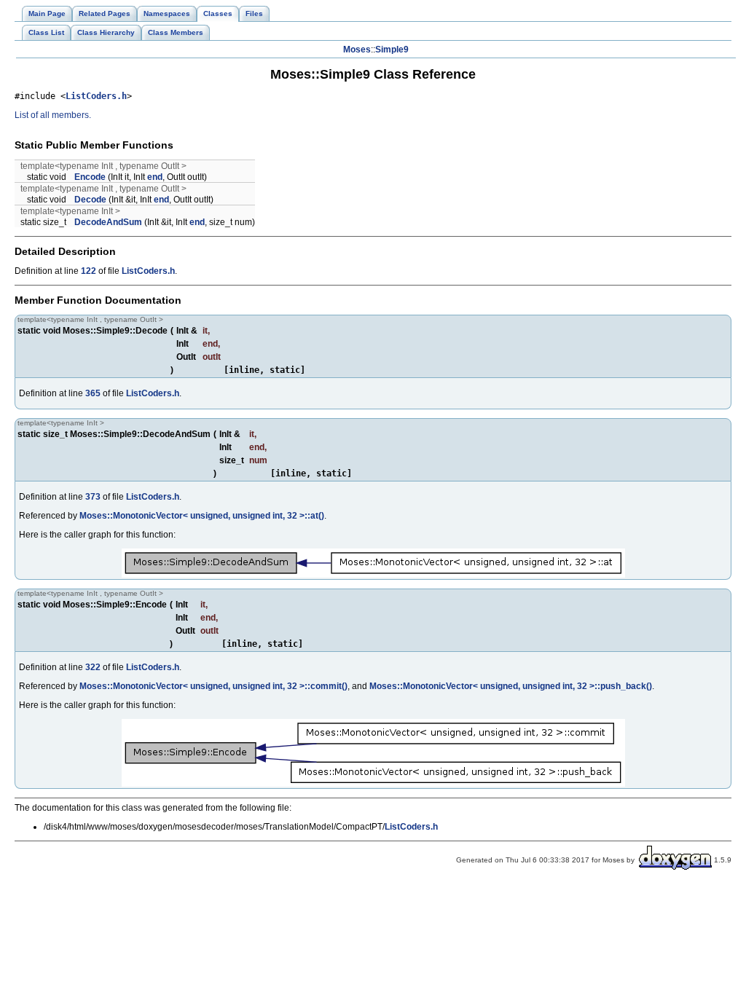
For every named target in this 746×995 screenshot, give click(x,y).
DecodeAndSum (108, 222)
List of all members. (53, 115)
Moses (357, 49)
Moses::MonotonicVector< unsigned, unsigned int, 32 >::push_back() (510, 686)
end (154, 177)
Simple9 (392, 49)
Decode (90, 199)
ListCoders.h (96, 96)
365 (93, 393)
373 (93, 497)
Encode (90, 177)
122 (88, 271)
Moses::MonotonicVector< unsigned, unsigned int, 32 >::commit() (213, 686)
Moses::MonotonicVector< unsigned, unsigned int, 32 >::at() (201, 516)
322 (93, 667)
